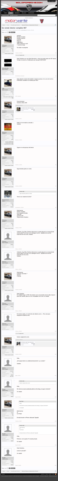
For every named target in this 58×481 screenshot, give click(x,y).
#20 (55, 465)
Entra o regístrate (51, 1)
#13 (55, 310)
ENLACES (24, 13)
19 (12, 72)
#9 (55, 227)
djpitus (4, 368)
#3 (55, 96)
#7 (55, 186)
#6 (55, 164)
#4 (55, 118)
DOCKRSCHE (5, 68)
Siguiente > (13, 32)
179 (12, 136)
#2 (55, 75)
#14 (55, 331)
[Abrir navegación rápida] (55, 25)
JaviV (17, 333)
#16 (55, 375)
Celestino (28, 30)
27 (12, 93)
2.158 (12, 393)
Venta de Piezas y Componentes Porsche (13, 30)
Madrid (12, 396)
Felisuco (4, 241)
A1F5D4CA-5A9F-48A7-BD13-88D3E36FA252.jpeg (30, 342)
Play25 (3, 389)
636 (12, 204)
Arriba (53, 474)
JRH (3, 88)
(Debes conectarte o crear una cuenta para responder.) (46, 468)
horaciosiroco (5, 199)
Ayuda (46, 474)
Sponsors (43, 474)
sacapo (17, 55)
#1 (55, 52)
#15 (55, 354)
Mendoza (4, 132)
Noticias (50, 474)
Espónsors (31, 13)
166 (12, 49)
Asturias (11, 206)
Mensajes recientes (14, 15)
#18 (55, 421)
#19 (55, 445)
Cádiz (12, 139)
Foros (10, 13)
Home (5, 13)
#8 (55, 207)
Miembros (17, 13)
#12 (55, 289)
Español (3, 474)
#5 (55, 139)
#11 (55, 269)
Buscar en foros (5, 15)
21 (12, 372)
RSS (55, 474)
